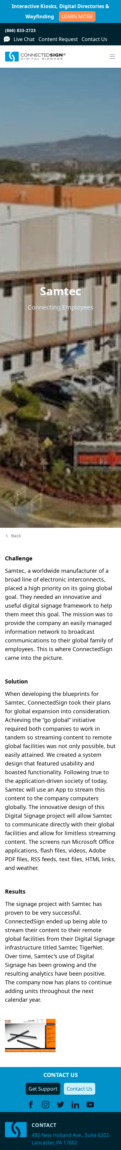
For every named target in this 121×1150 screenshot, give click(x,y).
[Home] (35, 57)
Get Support (43, 1088)
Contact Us (94, 39)
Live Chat (24, 39)
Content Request (58, 39)
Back (16, 536)
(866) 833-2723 (20, 30)
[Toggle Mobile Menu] (112, 56)
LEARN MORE (77, 16)
